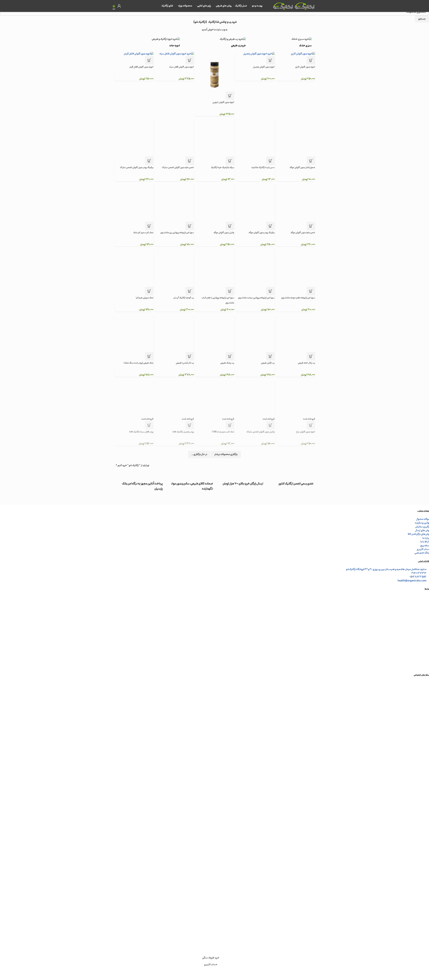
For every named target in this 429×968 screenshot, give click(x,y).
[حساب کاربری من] (119, 6)
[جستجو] (124, 6)
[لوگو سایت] (304, 6)
